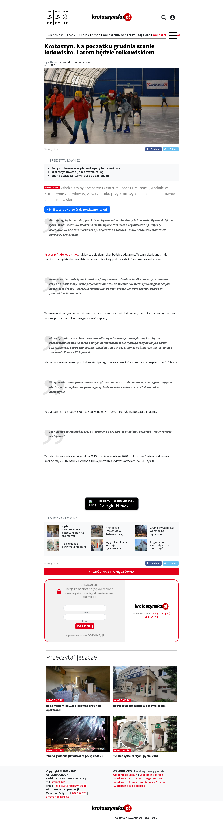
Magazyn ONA (153, 778)
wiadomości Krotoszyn (128, 778)
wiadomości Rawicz (125, 782)
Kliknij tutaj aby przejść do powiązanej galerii (77, 209)
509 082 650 (58, 782)
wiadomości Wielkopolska (129, 785)
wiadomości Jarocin (152, 774)
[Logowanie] (172, 17)
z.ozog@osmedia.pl (58, 796)
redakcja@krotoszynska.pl (70, 785)
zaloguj (85, 626)
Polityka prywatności (128, 818)
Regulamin (151, 818)
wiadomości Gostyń (125, 774)
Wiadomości (52, 187)
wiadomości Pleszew (152, 782)
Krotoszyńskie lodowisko (61, 254)
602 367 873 (79, 793)
